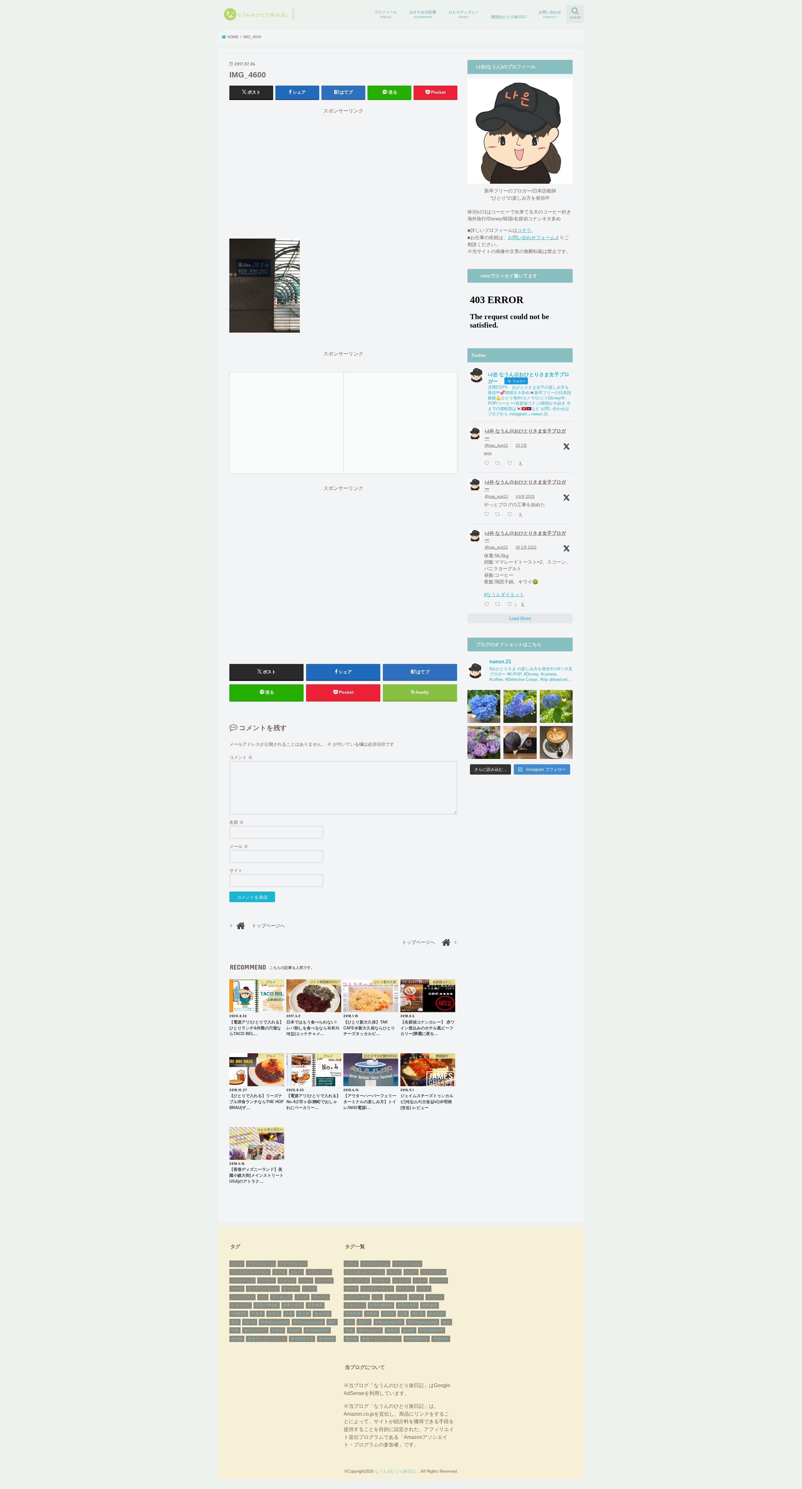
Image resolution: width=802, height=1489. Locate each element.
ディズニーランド (263, 1288)
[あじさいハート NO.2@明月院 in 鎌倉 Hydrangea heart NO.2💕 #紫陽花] (519, 706)
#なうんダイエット (504, 594)
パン (263, 1297)
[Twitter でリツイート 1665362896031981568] (499, 515)
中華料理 (238, 1314)
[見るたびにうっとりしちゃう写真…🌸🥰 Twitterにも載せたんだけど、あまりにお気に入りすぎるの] (483, 742)
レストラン (240, 1305)
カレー (296, 1272)
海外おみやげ (255, 1330)
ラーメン (320, 1297)
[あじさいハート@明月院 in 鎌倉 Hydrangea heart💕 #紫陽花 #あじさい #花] (556, 706)
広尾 (289, 1314)
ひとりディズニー (464, 14)
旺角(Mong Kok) (274, 1322)
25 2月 (521, 445)
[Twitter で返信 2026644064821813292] (487, 464)
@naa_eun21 (496, 445)
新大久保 (322, 1314)
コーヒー (266, 1280)
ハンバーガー (242, 1297)
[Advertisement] (343, 176)
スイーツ (324, 1280)
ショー (305, 1280)
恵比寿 (303, 1314)
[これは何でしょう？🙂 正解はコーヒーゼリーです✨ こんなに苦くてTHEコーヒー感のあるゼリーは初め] (519, 742)
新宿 (235, 1322)
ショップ (286, 1280)
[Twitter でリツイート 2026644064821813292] (499, 464)
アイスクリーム (261, 1264)
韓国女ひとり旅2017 (508, 17)
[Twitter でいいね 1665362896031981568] (512, 515)
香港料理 (326, 1339)
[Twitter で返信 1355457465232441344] (487, 605)
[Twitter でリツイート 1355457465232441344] (499, 605)
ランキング (281, 1297)
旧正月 (249, 1322)
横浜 (332, 1322)
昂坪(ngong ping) (308, 1322)
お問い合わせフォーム (531, 237)
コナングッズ (242, 1280)
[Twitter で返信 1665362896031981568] (487, 515)
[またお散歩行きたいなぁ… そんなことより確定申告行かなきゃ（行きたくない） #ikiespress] (556, 742)
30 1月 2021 (526, 547)
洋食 (235, 1330)
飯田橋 (236, 1339)
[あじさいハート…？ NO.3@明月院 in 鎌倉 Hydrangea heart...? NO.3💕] (483, 706)
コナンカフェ (319, 1272)
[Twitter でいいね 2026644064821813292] (512, 464)
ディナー (290, 1288)
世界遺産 (315, 1305)
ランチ (302, 1297)
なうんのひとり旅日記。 (397, 1471)
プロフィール (385, 14)
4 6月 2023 (525, 496)
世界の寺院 (292, 1305)
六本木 (257, 1314)
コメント (241, 757)
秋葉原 (277, 1330)
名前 (236, 822)
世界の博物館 (266, 1305)
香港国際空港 (302, 1339)
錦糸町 (294, 1330)
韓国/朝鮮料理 (317, 1330)
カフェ (279, 1272)
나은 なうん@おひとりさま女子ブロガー (525, 434)
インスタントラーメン (250, 1272)
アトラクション (292, 1264)
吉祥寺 (273, 1314)
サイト (235, 870)
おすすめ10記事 (422, 14)
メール (238, 846)
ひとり (236, 1264)
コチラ (524, 230)
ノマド (309, 1288)
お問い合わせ (550, 14)
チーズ (236, 1288)
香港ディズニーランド (266, 1339)
